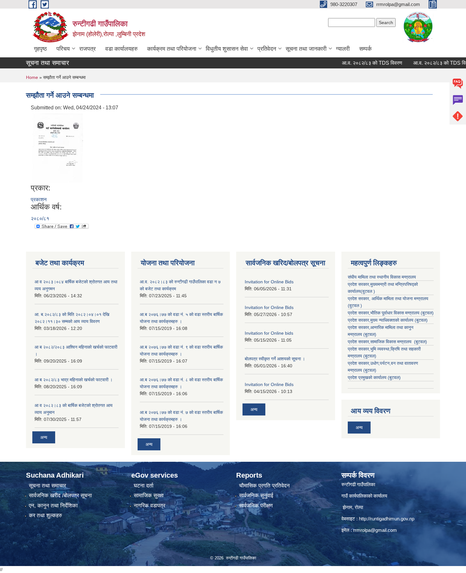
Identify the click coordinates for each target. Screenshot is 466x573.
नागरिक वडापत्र (149, 506)
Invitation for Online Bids (269, 281)
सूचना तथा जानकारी (306, 49)
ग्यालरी (343, 49)
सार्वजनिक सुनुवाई (256, 496)
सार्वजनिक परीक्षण (256, 506)
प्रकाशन (39, 199)
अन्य (43, 437)
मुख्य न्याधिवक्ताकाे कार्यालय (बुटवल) (399, 320)
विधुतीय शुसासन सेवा (227, 49)
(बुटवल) (369, 334)
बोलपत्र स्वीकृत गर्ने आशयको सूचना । (275, 358)
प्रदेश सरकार (358, 298)
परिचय (63, 49)
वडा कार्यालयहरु (121, 49)
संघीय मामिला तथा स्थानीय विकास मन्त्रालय (382, 277)
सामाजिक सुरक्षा (149, 496)
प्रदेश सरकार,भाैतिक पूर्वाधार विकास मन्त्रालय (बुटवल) (391, 312)
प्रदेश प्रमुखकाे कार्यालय (368, 377)
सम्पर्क (365, 49)
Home (32, 77)
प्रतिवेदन (266, 49)
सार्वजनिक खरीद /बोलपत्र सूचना (60, 496)
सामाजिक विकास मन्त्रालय (391, 341)
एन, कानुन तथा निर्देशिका (53, 506)
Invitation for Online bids (269, 333)
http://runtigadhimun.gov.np (386, 518)
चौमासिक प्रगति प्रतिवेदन (264, 486)
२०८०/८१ (40, 218)
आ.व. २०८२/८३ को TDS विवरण (362, 63)
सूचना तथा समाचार (47, 486)
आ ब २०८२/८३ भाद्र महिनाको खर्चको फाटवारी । (74, 379)
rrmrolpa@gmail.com (375, 530)
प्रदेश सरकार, (359, 320)
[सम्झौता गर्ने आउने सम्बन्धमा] (57, 147)
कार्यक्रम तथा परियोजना (171, 49)
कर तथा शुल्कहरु (45, 515)
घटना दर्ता (143, 486)
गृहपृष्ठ (40, 49)
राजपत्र (87, 49)
